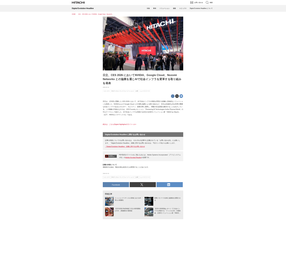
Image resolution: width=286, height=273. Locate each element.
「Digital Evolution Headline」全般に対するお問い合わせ (125, 146)
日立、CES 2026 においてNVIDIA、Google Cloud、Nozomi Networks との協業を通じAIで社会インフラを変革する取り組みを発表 (142, 79)
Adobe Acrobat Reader (133, 157)
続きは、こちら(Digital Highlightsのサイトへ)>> (119, 124)
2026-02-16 (106, 87)
